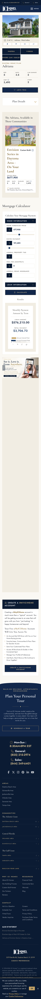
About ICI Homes (8, 880)
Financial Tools (27, 880)
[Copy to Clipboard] (33, 44)
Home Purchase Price (16, 226)
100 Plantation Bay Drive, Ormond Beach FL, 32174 (20, 190)
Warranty (25, 887)
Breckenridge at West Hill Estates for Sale (16, 934)
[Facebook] (7, 44)
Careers (25, 906)
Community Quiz (28, 884)
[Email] (25, 44)
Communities (8, 813)
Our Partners (6, 891)
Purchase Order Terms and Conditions (29, 918)
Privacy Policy (27, 913)
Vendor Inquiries (7, 917)
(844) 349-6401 (20, 763)
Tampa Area (6, 805)
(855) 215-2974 (20, 755)
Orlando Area (7, 798)
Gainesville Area (7, 790)
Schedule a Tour (22, 728)
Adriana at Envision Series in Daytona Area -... (17, 938)
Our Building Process (9, 884)
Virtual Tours (6, 913)
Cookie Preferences (20, 961)
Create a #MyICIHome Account (20, 668)
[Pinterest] (16, 44)
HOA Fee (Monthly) (15, 262)
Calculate (22, 292)
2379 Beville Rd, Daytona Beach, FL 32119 (20, 957)
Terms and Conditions (29, 910)
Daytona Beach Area (9, 787)
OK (32, 988)
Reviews (5, 895)
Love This (21, 90)
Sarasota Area (7, 801)
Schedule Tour (7, 910)
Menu (36, 9)
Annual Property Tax (16, 252)
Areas (5, 783)
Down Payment (13, 239)
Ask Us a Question (8, 906)
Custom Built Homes (9, 887)
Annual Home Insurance (18, 271)
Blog (23, 891)
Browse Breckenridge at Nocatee (13, 930)
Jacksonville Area (8, 794)
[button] (8, 80)
